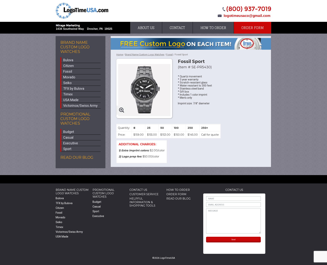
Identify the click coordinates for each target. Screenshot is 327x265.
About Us (146, 28)
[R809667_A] (144, 87)
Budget (68, 132)
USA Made (71, 100)
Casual (68, 137)
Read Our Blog (76, 157)
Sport (67, 149)
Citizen (68, 66)
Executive (70, 143)
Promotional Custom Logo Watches (75, 119)
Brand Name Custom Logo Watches (75, 47)
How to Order (213, 28)
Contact (177, 28)
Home (119, 54)
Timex (68, 94)
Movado (69, 77)
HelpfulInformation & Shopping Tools (142, 202)
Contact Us (138, 190)
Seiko (67, 83)
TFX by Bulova (73, 88)
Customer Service (144, 194)
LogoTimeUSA (82, 11)
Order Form (252, 28)
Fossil (67, 71)
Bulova (68, 60)
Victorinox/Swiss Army (80, 106)
